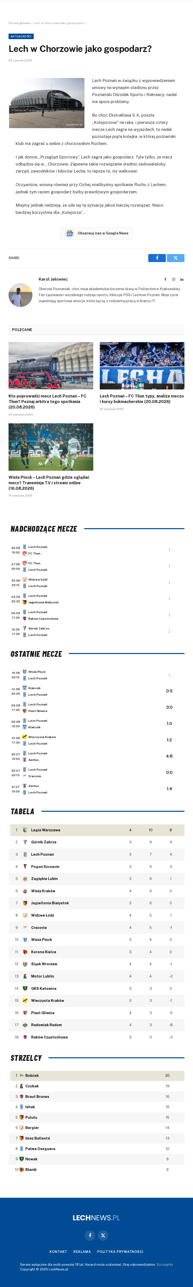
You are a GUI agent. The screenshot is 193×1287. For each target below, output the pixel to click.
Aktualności (21, 36)
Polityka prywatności (120, 1252)
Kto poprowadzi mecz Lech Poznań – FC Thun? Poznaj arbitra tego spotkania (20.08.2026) (47, 402)
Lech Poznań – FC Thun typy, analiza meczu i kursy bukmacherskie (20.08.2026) (142, 399)
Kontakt (58, 1252)
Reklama (82, 1252)
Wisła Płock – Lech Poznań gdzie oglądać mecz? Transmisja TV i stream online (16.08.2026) (49, 483)
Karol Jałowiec (53, 279)
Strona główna (19, 23)
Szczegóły (165, 1264)
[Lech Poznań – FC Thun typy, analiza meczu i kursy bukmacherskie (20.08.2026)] (142, 366)
